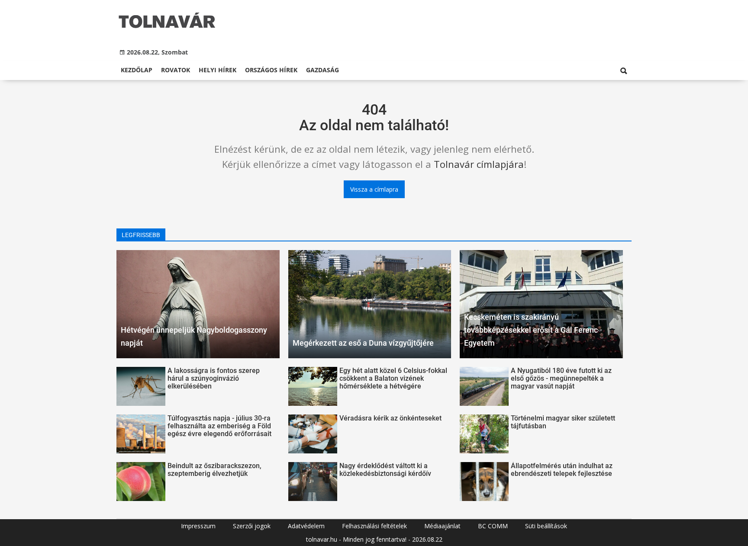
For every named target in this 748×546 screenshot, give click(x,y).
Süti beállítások (546, 526)
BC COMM (493, 526)
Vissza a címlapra (374, 189)
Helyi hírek (217, 70)
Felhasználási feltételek (374, 526)
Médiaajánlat (442, 526)
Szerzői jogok (252, 526)
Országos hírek (271, 70)
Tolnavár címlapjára (479, 163)
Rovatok (175, 70)
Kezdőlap (136, 70)
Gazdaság (322, 70)
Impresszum (198, 526)
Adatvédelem (306, 526)
